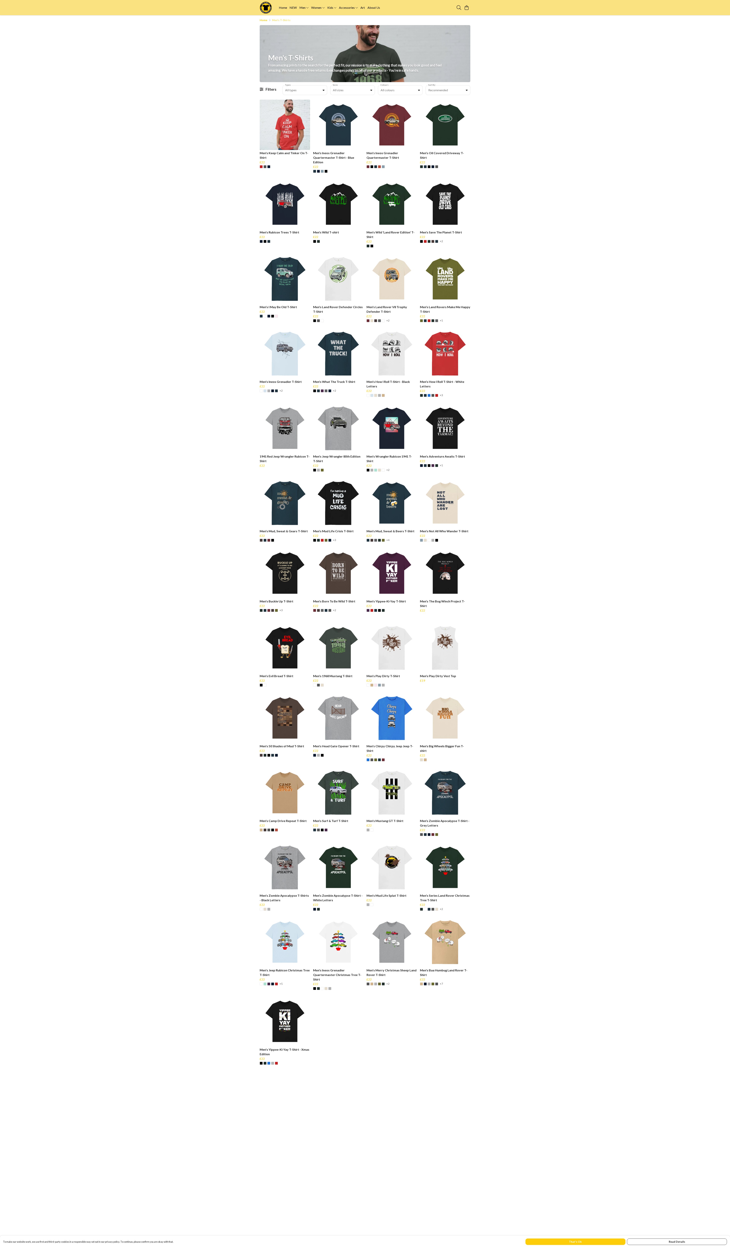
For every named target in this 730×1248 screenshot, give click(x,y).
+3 (441, 395)
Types (288, 85)
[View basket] (466, 7)
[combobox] (304, 90)
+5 (281, 983)
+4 (388, 540)
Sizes (335, 85)
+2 (441, 241)
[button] (324, 90)
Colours (384, 85)
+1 (441, 320)
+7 (441, 983)
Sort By (431, 85)
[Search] (459, 7)
